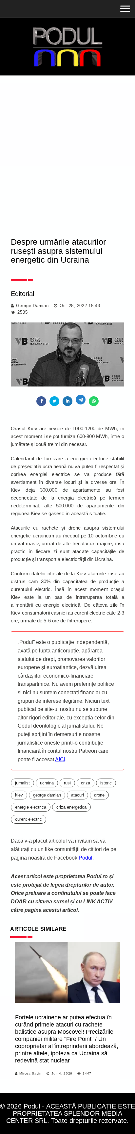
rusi (67, 783)
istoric (106, 783)
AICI (60, 759)
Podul (85, 858)
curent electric (28, 819)
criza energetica (71, 807)
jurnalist (22, 783)
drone (99, 795)
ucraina (47, 783)
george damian (47, 795)
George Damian (32, 305)
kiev (19, 795)
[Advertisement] (67, 146)
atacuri (77, 795)
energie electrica (30, 807)
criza (85, 783)
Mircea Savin (30, 1073)
